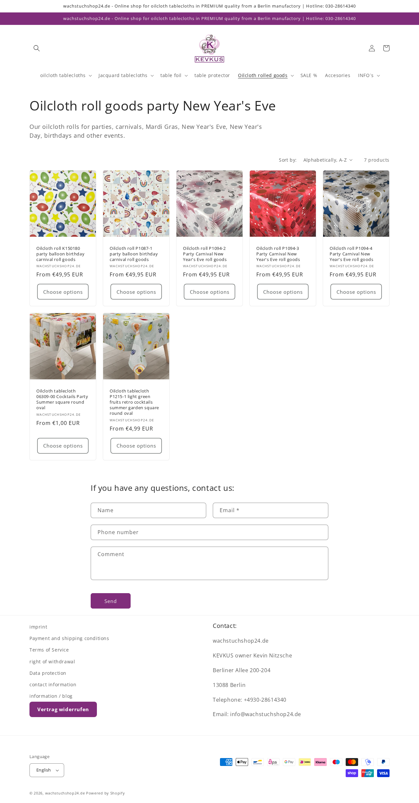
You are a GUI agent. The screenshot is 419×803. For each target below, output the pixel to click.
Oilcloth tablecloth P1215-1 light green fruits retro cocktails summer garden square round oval (134, 402)
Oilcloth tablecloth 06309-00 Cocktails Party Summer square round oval (62, 399)
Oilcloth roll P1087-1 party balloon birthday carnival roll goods (134, 254)
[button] (36, 48)
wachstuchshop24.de (65, 793)
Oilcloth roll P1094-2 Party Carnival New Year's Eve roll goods (205, 254)
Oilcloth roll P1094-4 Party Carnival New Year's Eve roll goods (351, 254)
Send (110, 601)
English (43, 770)
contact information (52, 684)
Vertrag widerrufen (63, 709)
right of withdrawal (52, 661)
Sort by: (288, 160)
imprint (38, 627)
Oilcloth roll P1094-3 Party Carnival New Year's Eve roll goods (278, 254)
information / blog (51, 696)
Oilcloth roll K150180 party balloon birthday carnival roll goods (60, 254)
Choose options (63, 292)
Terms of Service (49, 650)
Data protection (47, 673)
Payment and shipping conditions (69, 638)
